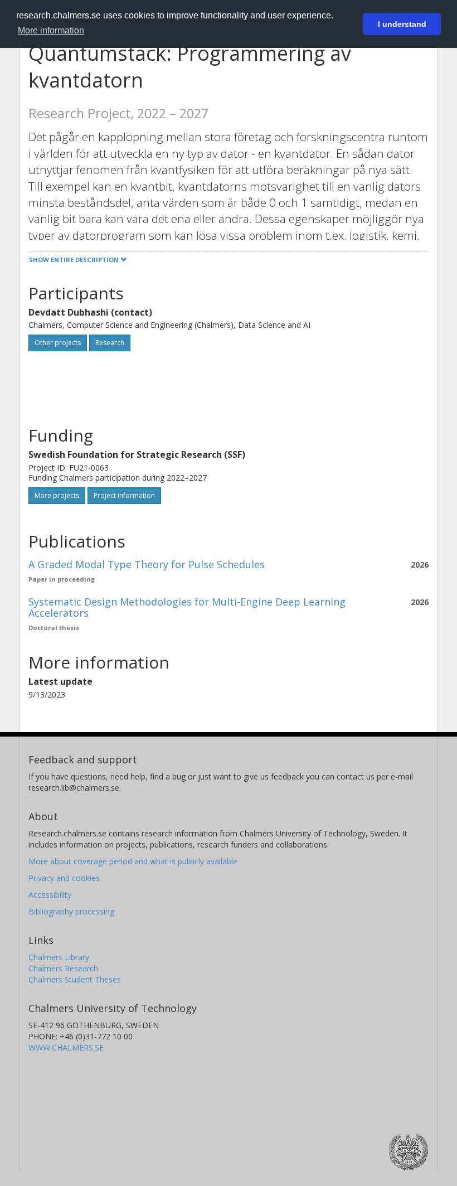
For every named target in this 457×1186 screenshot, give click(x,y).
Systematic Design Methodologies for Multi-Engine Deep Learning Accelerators (187, 607)
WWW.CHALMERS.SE (66, 1047)
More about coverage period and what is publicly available (132, 861)
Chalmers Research (63, 968)
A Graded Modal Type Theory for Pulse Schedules (146, 564)
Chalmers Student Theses (74, 979)
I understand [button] (402, 24)
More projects (57, 495)
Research (109, 342)
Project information (124, 495)
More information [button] (51, 30)
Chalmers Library (58, 957)
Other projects (58, 342)
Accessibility (49, 894)
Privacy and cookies (64, 878)
